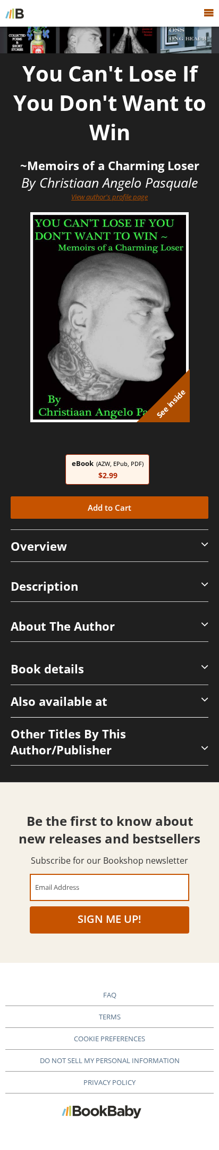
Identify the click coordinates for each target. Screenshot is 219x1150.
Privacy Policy (109, 1082)
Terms (110, 1017)
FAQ (109, 995)
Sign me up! (109, 919)
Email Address (57, 886)
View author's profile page (109, 197)
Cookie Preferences (109, 1038)
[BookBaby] (14, 13)
